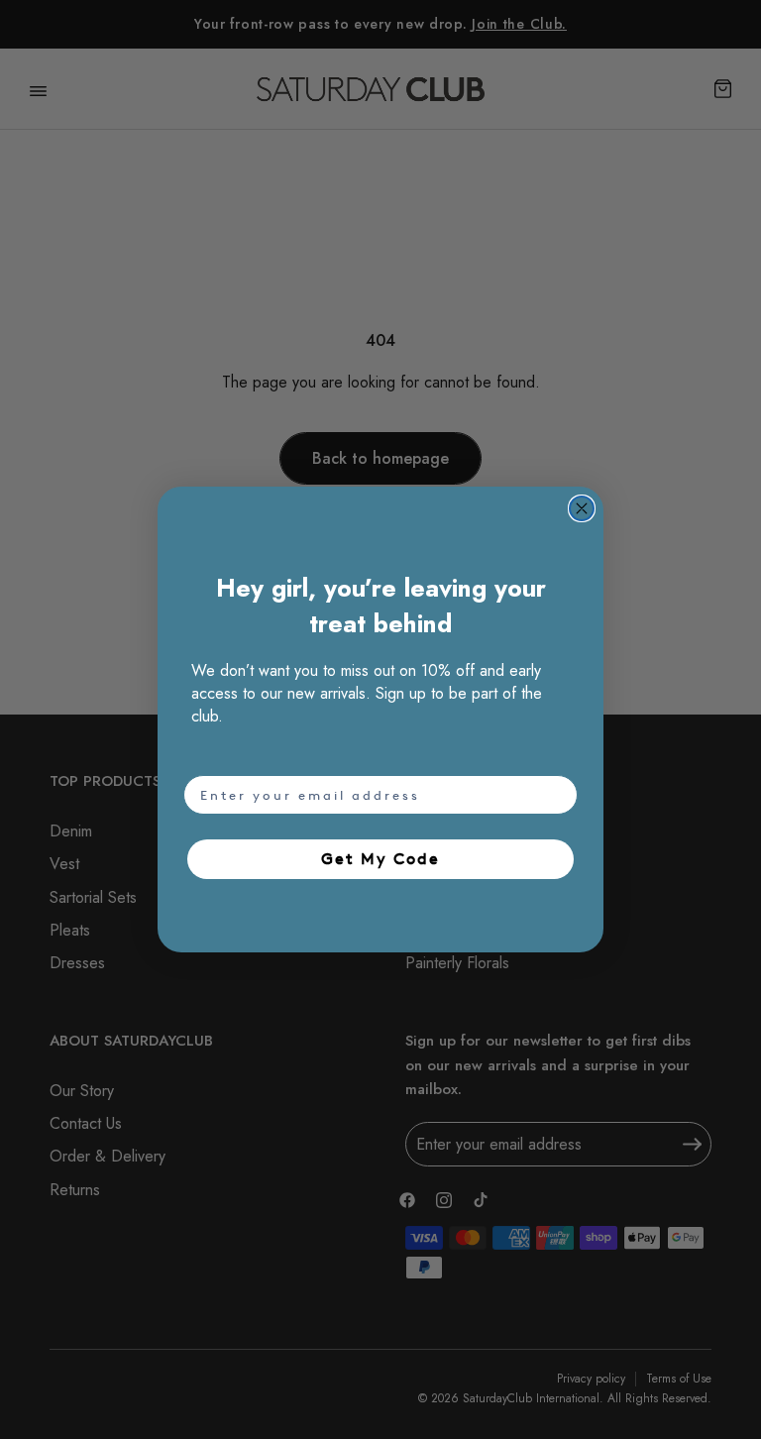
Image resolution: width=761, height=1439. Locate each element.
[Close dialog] (582, 508)
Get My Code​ (380, 858)
